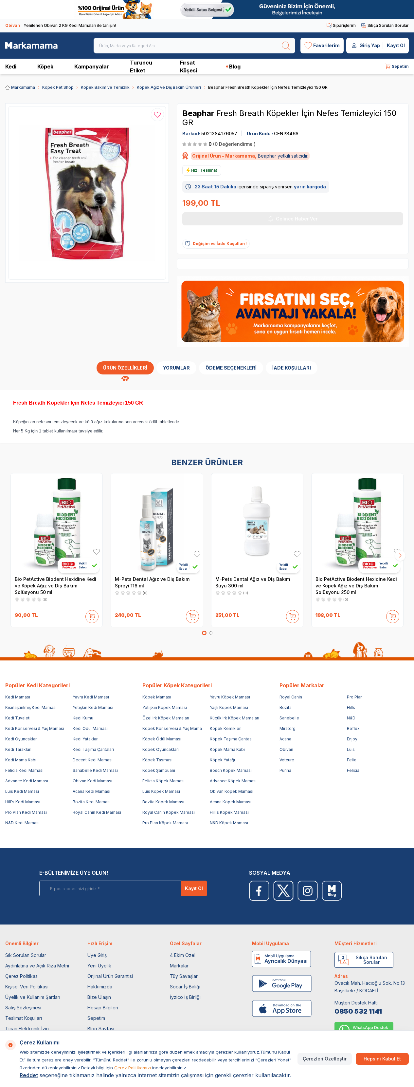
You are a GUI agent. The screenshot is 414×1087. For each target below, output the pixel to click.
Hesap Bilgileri (102, 1007)
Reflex (353, 728)
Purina (285, 770)
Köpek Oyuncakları (160, 749)
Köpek (45, 66)
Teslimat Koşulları (23, 1018)
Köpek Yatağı (222, 759)
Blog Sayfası (100, 1028)
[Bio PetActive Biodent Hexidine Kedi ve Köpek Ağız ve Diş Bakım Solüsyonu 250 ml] (357, 523)
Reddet (29, 1075)
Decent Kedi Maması (93, 759)
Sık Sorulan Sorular (25, 955)
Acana (285, 738)
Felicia (353, 770)
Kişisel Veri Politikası (26, 986)
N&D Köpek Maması (229, 822)
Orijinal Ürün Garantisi (110, 976)
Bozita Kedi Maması (92, 801)
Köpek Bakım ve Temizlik (105, 87)
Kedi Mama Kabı (20, 759)
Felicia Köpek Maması (163, 780)
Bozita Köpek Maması (163, 801)
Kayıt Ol (396, 45)
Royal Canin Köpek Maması (168, 812)
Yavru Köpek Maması (230, 697)
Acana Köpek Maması (230, 801)
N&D (351, 717)
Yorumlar (176, 368)
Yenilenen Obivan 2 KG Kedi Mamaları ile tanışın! (60, 25)
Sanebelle (289, 717)
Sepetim (96, 1018)
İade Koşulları (291, 368)
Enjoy (352, 738)
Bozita (285, 707)
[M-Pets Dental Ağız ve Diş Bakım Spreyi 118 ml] (157, 523)
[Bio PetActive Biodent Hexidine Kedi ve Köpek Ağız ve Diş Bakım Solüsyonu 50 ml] (56, 523)
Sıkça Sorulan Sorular (388, 25)
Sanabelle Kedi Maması (95, 770)
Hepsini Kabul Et (382, 1058)
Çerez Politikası (22, 976)
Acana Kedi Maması (91, 791)
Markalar (179, 965)
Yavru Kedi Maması (91, 697)
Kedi (10, 66)
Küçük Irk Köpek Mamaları (234, 717)
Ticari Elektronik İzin (27, 1028)
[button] (204, 633)
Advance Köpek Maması (233, 780)
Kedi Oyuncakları (21, 738)
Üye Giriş (97, 955)
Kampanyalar (91, 66)
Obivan (286, 749)
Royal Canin (290, 697)
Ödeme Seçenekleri (231, 368)
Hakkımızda (99, 986)
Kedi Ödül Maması (90, 728)
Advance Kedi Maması (26, 780)
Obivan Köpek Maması (231, 791)
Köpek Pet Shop (58, 87)
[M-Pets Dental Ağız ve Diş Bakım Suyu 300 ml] (257, 523)
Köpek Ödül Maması (161, 738)
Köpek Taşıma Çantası (231, 738)
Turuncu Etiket (141, 66)
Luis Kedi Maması (22, 791)
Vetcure (286, 759)
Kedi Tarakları (18, 749)
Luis (351, 749)
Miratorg (287, 728)
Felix (351, 759)
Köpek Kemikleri (226, 728)
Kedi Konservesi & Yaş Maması (34, 728)
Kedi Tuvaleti (17, 717)
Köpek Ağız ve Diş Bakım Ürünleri (169, 87)
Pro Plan (355, 697)
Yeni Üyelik (99, 965)
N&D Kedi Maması (22, 822)
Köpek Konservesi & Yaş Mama (172, 728)
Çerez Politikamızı (132, 1067)
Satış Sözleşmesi (23, 1007)
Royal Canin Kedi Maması (97, 812)
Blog (235, 66)
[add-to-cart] (92, 615)
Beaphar (199, 113)
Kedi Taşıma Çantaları (93, 749)
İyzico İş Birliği (185, 997)
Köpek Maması (156, 697)
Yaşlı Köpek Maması (229, 707)
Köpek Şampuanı (158, 770)
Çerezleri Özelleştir (325, 1058)
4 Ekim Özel (182, 955)
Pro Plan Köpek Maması (165, 822)
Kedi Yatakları (86, 738)
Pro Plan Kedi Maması (26, 812)
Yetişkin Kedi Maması (93, 707)
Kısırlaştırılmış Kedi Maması (31, 707)
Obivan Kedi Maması (92, 780)
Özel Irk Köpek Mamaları (165, 717)
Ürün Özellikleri (125, 368)
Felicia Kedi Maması (24, 770)
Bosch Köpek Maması (231, 770)
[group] (87, 192)
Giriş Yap (369, 45)
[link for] (207, 9)
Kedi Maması (17, 697)
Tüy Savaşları (184, 976)
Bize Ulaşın (99, 997)
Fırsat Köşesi (188, 66)
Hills (351, 707)
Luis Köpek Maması (161, 791)
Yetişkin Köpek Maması (164, 707)
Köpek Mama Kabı (227, 749)
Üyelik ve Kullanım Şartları (32, 997)
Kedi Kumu (83, 717)
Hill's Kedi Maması (22, 801)
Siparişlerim (344, 25)
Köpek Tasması (157, 759)
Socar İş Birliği (185, 986)
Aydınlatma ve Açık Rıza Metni (37, 965)
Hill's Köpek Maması (229, 812)
